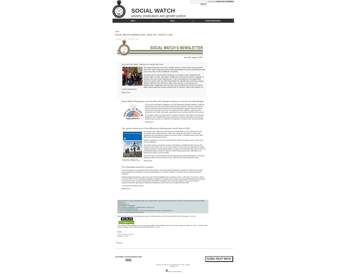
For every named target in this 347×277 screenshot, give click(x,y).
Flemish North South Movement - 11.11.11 (181, 216)
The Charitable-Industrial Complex (137, 167)
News (172, 21)
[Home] (119, 18)
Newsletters (123, 236)
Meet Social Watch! (175, 271)
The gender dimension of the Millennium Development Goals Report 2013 (156, 128)
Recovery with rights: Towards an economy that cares (142, 64)
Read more (126, 92)
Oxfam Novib (156, 216)
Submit (128, 260)
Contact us (173, 266)
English (220, 1)
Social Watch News (125, 234)
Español (230, 1)
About (133, 21)
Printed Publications (213, 21)
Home (117, 32)
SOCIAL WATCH (153, 10)
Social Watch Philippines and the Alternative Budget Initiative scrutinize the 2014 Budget (163, 101)
